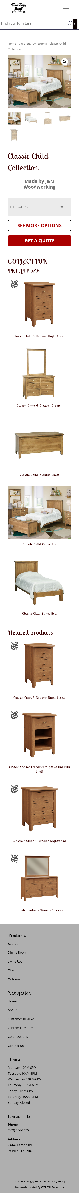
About (12, 1010)
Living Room (17, 961)
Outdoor (14, 979)
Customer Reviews (21, 1019)
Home (12, 43)
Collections (39, 43)
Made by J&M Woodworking (40, 184)
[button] (64, 61)
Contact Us (16, 1046)
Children (24, 43)
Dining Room (17, 952)
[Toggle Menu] (66, 8)
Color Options (18, 1037)
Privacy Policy (56, 1181)
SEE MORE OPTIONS (39, 225)
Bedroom (14, 944)
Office (12, 970)
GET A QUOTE (39, 240)
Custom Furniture (21, 1028)
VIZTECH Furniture (52, 1187)
